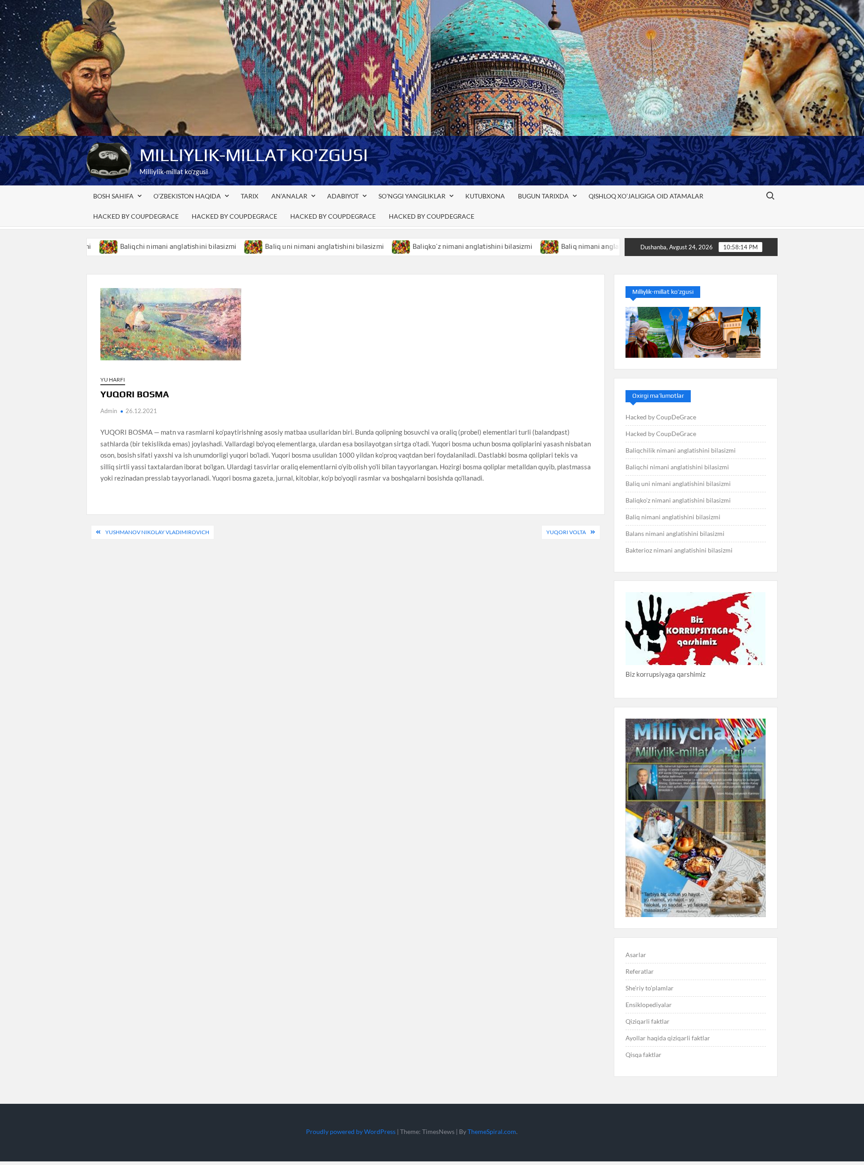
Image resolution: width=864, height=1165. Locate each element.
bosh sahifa (113, 196)
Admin (108, 410)
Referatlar (640, 971)
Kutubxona (485, 196)
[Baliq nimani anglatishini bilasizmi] (508, 246)
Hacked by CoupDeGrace (136, 216)
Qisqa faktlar (644, 1054)
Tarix (249, 196)
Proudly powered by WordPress (351, 1131)
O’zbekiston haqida (187, 196)
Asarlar (636, 954)
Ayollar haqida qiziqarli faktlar (668, 1038)
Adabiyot (343, 196)
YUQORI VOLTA (566, 532)
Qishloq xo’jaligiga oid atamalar (646, 196)
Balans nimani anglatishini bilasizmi (675, 533)
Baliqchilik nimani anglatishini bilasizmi (681, 450)
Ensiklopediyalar (649, 1004)
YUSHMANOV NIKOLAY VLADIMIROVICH (157, 532)
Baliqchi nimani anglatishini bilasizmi (136, 246)
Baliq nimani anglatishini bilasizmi (573, 246)
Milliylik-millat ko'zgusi (254, 154)
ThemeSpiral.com (492, 1131)
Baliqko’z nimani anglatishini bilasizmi (431, 246)
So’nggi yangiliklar (412, 196)
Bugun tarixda (543, 196)
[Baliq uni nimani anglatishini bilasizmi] (212, 246)
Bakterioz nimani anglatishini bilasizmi (679, 550)
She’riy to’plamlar (650, 988)
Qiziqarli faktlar (648, 1021)
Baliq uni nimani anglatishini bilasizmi (283, 246)
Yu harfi (112, 379)
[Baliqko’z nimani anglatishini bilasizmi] (360, 246)
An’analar (289, 196)
